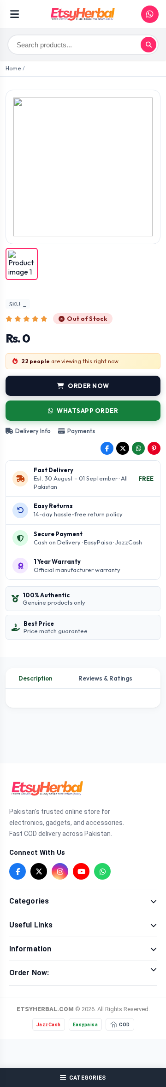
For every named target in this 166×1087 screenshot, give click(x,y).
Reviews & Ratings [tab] (105, 678)
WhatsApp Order (87, 410)
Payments (81, 431)
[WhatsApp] (102, 871)
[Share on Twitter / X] (122, 448)
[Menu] (14, 14)
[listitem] (22, 264)
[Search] (148, 44)
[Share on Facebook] (107, 448)
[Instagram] (60, 871)
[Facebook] (17, 871)
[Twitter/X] (38, 871)
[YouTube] (81, 871)
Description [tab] (35, 678)
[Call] (150, 14)
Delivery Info (33, 431)
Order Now (88, 385)
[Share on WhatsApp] (138, 448)
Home (13, 68)
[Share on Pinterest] (154, 448)
